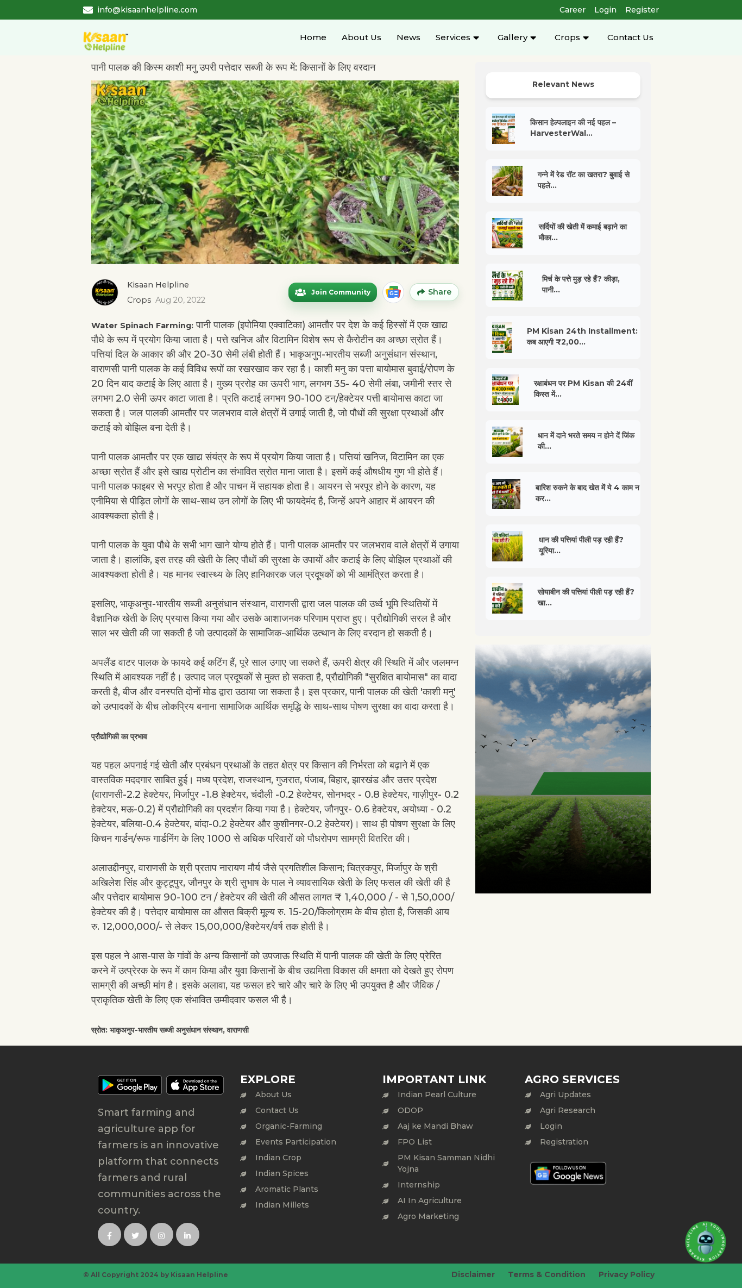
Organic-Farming (288, 1126)
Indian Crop (278, 1157)
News (408, 37)
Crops (567, 37)
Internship (419, 1185)
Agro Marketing (428, 1216)
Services (453, 37)
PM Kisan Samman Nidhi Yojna (446, 1163)
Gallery (512, 37)
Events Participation (295, 1142)
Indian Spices (282, 1173)
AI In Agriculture (430, 1200)
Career (572, 10)
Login (605, 10)
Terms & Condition (547, 1274)
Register (642, 10)
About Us (361, 37)
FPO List (415, 1142)
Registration (564, 1142)
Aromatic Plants (286, 1189)
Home (313, 37)
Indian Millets (282, 1205)
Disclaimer (473, 1274)
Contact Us (630, 37)
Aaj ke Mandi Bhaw (435, 1126)
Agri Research (567, 1110)
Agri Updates (565, 1094)
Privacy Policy (627, 1274)
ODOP (410, 1110)
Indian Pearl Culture (437, 1094)
